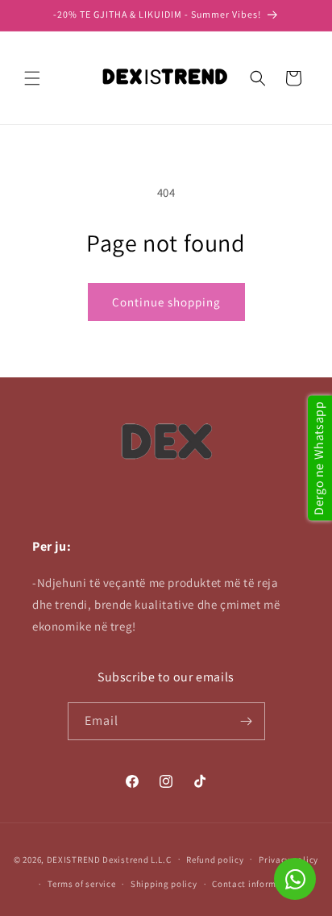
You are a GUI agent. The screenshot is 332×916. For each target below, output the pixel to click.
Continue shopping (166, 302)
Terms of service (81, 883)
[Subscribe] (246, 721)
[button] (32, 78)
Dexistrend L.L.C (136, 858)
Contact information (255, 883)
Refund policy (214, 859)
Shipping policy (164, 883)
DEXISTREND (74, 858)
